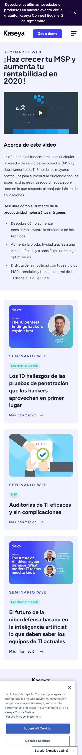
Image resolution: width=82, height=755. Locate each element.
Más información (22, 415)
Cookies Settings (37, 740)
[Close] (70, 687)
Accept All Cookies (38, 728)
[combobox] (54, 750)
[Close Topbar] (74, 12)
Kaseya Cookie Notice (19, 712)
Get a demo (47, 33)
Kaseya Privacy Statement (23, 716)
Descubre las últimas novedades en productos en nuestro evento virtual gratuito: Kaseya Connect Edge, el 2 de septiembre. (33, 12)
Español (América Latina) (51, 750)
